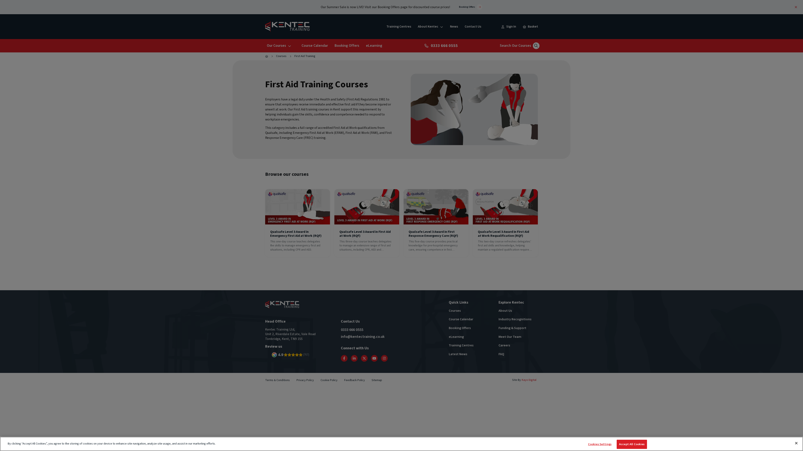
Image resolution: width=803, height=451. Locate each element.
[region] (401, 444)
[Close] (796, 443)
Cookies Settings (599, 444)
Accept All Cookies (632, 444)
